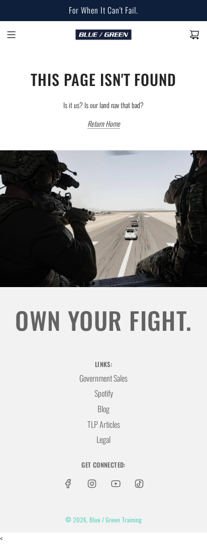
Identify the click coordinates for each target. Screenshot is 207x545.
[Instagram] (92, 484)
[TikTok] (139, 484)
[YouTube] (116, 484)
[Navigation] (11, 35)
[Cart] (194, 35)
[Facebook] (68, 484)
